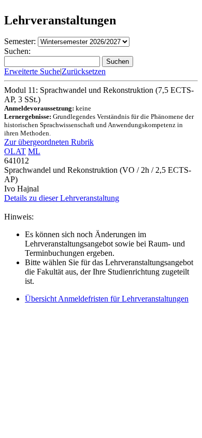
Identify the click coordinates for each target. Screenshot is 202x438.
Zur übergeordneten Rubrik (49, 142)
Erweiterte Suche (32, 71)
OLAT (15, 151)
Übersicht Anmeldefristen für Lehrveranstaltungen (107, 298)
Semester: (20, 41)
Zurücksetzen (84, 71)
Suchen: (17, 51)
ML (34, 151)
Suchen (117, 61)
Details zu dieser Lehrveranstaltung (61, 198)
